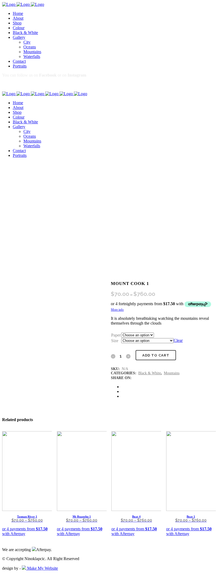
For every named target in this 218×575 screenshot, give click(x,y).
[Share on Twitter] (123, 391)
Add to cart (155, 355)
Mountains (171, 373)
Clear (178, 340)
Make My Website (42, 568)
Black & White (149, 373)
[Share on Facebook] (123, 386)
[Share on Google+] (123, 396)
